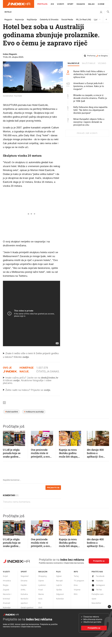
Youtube (99, 581)
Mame (41, 594)
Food (40, 590)
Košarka (24, 594)
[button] (6, 437)
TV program (79, 581)
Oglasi (91, 4)
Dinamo (24, 581)
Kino (76, 585)
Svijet (5, 576)
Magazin (8, 19)
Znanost (6, 603)
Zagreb (6, 590)
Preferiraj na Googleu (97, 56)
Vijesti (60, 4)
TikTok (99, 590)
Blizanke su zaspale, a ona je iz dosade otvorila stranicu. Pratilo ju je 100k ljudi (90, 98)
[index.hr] (18, 4)
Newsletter (96, 603)
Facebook (100, 576)
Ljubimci (42, 585)
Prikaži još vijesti (87, 133)
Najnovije (19, 19)
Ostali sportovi (27, 607)
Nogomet (25, 576)
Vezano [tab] (102, 63)
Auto (40, 599)
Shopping (42, 576)
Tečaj (76, 576)
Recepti (59, 581)
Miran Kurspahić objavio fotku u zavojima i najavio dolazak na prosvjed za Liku (88, 122)
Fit (39, 603)
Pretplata (42, 4)
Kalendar (7, 607)
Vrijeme (77, 590)
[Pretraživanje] (107, 12)
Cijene (101, 4)
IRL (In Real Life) (83, 19)
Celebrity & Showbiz (49, 19)
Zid (52, 4)
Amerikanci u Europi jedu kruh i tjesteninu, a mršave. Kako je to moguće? (88, 86)
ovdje (16, 380)
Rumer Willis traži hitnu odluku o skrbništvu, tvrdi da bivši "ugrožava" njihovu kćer (90, 74)
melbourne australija (34, 412)
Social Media (67, 19)
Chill (40, 607)
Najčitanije (32, 19)
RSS (75, 594)
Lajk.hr (59, 585)
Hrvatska (7, 581)
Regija (5, 585)
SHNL (23, 590)
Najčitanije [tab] (89, 63)
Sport (70, 4)
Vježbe (59, 590)
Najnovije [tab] (73, 63)
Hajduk (24, 585)
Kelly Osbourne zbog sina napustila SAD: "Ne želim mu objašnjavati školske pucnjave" (90, 110)
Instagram (100, 585)
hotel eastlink (11, 412)
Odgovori (60, 594)
